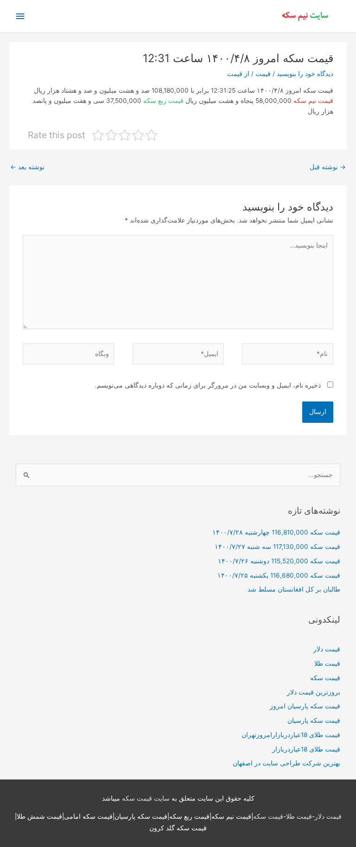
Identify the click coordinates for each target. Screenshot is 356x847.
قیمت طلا (327, 663)
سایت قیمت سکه (146, 798)
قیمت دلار (326, 649)
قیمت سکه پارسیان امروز (305, 706)
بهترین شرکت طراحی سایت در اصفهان (286, 763)
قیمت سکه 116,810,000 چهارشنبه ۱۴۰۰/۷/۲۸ (276, 532)
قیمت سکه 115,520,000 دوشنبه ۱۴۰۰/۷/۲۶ (279, 561)
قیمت (263, 73)
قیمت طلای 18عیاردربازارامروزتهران (291, 735)
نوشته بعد (27, 167)
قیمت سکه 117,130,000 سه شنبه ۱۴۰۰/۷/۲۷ (277, 546)
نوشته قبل (328, 167)
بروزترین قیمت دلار (313, 692)
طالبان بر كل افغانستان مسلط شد (294, 589)
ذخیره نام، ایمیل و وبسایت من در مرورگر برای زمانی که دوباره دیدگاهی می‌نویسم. (208, 385)
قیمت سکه (325, 677)
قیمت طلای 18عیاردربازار (306, 749)
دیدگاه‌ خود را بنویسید (305, 73)
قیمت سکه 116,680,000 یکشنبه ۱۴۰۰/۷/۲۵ (278, 575)
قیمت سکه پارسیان (313, 720)
